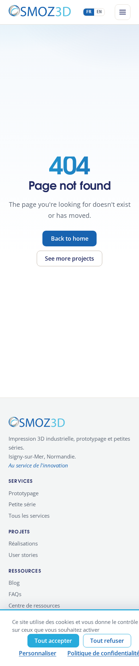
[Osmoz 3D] (40, 12)
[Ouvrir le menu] (122, 12)
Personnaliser (37, 653)
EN (99, 11)
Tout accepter (53, 641)
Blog (14, 582)
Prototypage (23, 493)
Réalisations (23, 543)
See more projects (69, 258)
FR (89, 11)
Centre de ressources (34, 605)
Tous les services (29, 515)
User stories (23, 554)
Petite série (22, 504)
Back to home (69, 238)
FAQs (15, 594)
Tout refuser (107, 641)
